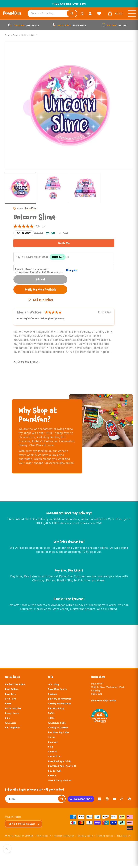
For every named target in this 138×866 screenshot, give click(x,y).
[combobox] (52, 13)
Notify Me (64, 243)
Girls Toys (10, 698)
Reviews (52, 694)
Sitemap (29, 835)
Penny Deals (12, 713)
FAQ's (51, 713)
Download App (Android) (62, 766)
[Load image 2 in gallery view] (53, 188)
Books (8, 703)
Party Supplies (13, 708)
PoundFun (11, 35)
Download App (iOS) (59, 761)
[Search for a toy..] (72, 13)
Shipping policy (85, 836)
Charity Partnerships (59, 703)
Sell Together (12, 727)
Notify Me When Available (40, 289)
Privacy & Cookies (58, 727)
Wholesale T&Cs (57, 722)
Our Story (53, 684)
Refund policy (123, 836)
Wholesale (10, 722)
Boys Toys (10, 694)
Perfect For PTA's (15, 684)
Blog (50, 746)
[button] (114, 13)
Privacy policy (44, 836)
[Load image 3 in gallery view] (85, 188)
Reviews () (29, 226)
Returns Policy (56, 708)
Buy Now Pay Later (58, 732)
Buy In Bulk (54, 770)
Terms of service (104, 836)
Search (52, 775)
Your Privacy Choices (60, 780)
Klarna (51, 737)
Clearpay (53, 742)
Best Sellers (11, 689)
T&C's (51, 718)
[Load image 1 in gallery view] (20, 188)
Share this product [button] (28, 362)
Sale (7, 718)
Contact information (64, 836)
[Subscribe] (61, 799)
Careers (52, 751)
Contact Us (54, 756)
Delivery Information (60, 698)
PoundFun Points (57, 689)
